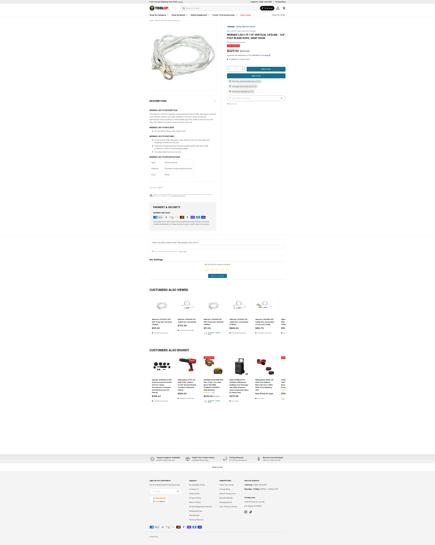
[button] (284, 8)
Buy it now (256, 76)
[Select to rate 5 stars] (227, 269)
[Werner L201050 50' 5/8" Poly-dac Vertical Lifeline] (214, 306)
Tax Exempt (194, 515)
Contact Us (194, 489)
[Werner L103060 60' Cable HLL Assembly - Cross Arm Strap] (265, 306)
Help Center (194, 493)
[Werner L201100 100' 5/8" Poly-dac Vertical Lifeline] (162, 306)
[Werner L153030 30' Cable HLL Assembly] (188, 306)
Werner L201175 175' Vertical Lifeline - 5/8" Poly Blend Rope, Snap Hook (168, 20)
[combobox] (218, 8)
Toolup (156, 537)
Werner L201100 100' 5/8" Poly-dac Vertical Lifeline (162, 321)
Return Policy (195, 502)
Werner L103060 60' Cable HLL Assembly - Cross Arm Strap (265, 321)
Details (180, 2)
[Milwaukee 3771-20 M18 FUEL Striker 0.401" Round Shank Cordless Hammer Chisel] (188, 366)
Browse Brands (225, 498)
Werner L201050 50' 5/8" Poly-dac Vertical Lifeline (213, 321)
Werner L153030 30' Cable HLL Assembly (187, 320)
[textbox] (217, 247)
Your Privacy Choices (228, 506)
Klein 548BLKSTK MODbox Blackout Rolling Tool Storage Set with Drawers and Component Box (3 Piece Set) (239, 386)
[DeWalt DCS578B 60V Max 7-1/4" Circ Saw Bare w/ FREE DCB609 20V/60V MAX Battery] (214, 366)
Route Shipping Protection (200, 506)
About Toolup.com (227, 493)
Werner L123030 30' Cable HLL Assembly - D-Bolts (239, 321)
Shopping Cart (225, 502)
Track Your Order (226, 485)
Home (151, 20)
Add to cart (266, 69)
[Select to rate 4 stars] (222, 269)
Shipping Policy (195, 511)
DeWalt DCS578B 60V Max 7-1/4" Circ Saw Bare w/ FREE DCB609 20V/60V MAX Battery (213, 385)
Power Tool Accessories (224, 15)
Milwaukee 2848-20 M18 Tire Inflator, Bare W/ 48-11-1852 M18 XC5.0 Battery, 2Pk (264, 385)
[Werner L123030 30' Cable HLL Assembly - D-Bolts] (240, 306)
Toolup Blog (280, 2)
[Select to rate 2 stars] (212, 269)
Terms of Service (196, 520)
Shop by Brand (178, 15)
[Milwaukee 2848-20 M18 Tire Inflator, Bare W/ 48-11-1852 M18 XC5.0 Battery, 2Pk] (265, 366)
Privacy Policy (195, 498)
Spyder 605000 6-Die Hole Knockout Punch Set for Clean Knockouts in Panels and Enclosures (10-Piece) (162, 386)
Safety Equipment (199, 15)
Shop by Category (158, 15)
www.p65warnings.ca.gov (178, 196)
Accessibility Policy (197, 485)
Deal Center (245, 15)
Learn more (182, 251)
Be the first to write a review (236, 42)
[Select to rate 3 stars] (217, 269)
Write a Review (217, 276)
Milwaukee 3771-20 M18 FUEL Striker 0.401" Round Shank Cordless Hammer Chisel (187, 385)
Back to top (217, 467)
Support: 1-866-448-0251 (261, 2)
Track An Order (278, 15)
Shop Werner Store (245, 27)
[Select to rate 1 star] (207, 269)
